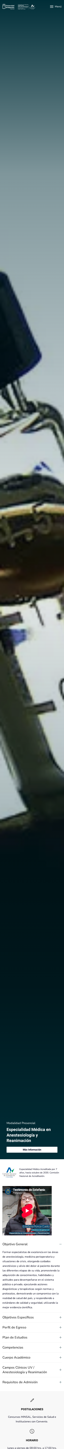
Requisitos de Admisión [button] (20, 1382)
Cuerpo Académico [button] (16, 1357)
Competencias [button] (12, 1347)
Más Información (32, 1150)
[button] (56, 6)
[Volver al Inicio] (18, 6)
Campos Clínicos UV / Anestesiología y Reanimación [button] (24, 1369)
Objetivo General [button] (15, 1244)
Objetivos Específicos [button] (18, 1317)
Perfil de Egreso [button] (14, 1327)
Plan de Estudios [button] (14, 1337)
